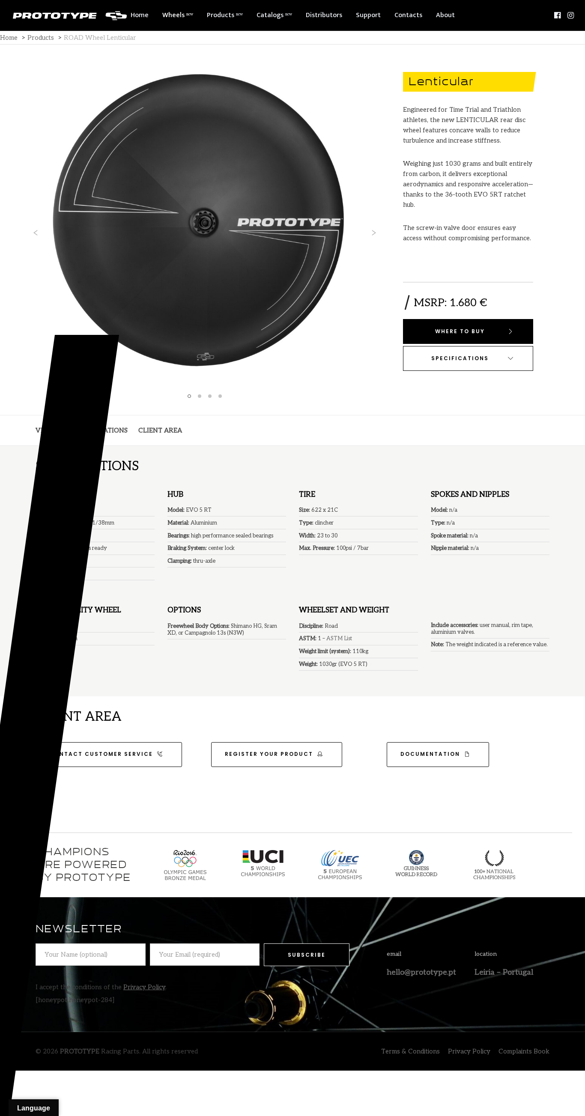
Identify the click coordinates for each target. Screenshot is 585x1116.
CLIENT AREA (160, 430)
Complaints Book (523, 1051)
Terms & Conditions (410, 1051)
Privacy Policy (144, 987)
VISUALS (49, 430)
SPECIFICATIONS (101, 430)
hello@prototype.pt (421, 972)
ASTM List (339, 638)
